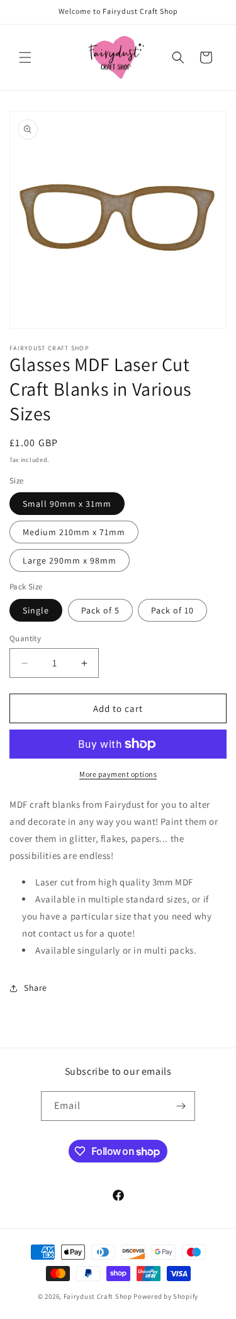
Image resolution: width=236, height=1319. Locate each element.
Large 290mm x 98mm (69, 560)
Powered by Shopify (165, 1296)
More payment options (118, 774)
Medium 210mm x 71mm (74, 532)
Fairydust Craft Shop (98, 1296)
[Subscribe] (180, 1106)
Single (36, 610)
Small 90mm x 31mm (67, 503)
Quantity (25, 638)
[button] (25, 57)
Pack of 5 (100, 610)
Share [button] (35, 987)
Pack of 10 (172, 610)
